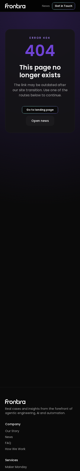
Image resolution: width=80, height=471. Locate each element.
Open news (40, 121)
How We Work (15, 449)
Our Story (12, 431)
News (46, 6)
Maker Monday (16, 467)
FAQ (8, 443)
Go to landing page (40, 110)
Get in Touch (63, 6)
